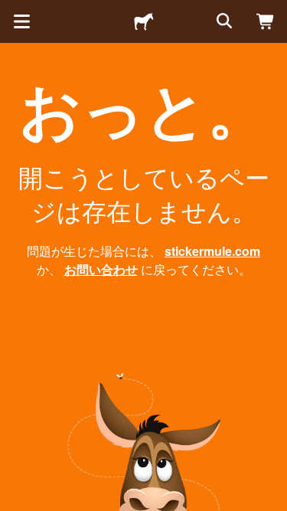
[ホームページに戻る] (144, 21)
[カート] (265, 21)
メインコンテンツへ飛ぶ (11, 11)
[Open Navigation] (21, 21)
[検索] (222, 21)
